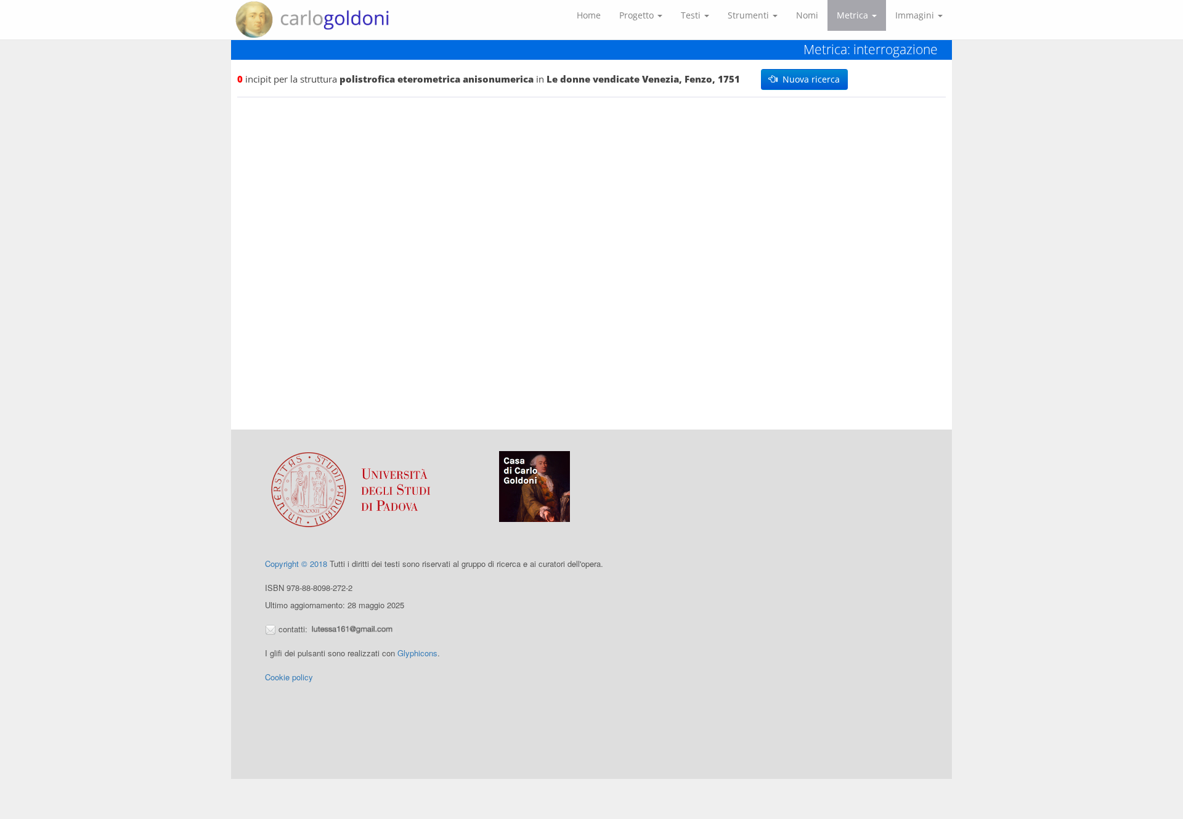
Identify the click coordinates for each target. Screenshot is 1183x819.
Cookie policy (289, 677)
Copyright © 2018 (296, 563)
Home (589, 15)
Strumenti (749, 15)
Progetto (637, 15)
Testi (692, 15)
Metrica (854, 15)
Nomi (807, 15)
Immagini (916, 15)
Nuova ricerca (809, 79)
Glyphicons (417, 653)
